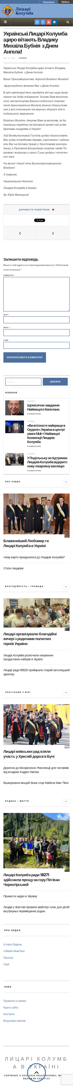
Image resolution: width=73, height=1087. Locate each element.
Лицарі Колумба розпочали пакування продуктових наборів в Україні (28, 657)
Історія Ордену (12, 944)
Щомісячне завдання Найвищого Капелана (43, 407)
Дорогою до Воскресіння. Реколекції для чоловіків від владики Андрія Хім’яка (36, 770)
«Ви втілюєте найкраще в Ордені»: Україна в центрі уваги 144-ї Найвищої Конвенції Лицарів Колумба (46, 433)
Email (7, 327)
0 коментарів (34, 414)
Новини (23, 58)
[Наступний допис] (52, 233)
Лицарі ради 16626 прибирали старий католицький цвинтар (36, 672)
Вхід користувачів (14, 1020)
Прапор (8, 957)
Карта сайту (10, 1007)
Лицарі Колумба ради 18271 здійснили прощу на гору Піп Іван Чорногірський (31, 879)
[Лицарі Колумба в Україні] (26, 11)
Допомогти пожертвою (34, 209)
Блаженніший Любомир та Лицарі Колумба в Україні (26, 543)
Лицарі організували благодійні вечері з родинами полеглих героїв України (30, 638)
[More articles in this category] (65, 482)
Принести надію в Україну (20, 896)
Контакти (48, 2)
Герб (6, 964)
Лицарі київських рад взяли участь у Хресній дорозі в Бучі (28, 754)
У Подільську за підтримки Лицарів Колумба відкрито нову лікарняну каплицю (47, 462)
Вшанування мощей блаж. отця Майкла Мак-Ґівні (35, 783)
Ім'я (6, 315)
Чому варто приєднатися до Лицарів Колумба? (34, 557)
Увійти (65, 1)
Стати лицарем (13, 568)
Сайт (5, 340)
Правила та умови (14, 1000)
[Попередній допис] (20, 233)
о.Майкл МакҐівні (14, 951)
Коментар (9, 275)
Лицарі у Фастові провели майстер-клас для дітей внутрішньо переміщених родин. (36, 909)
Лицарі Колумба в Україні (36, 1062)
